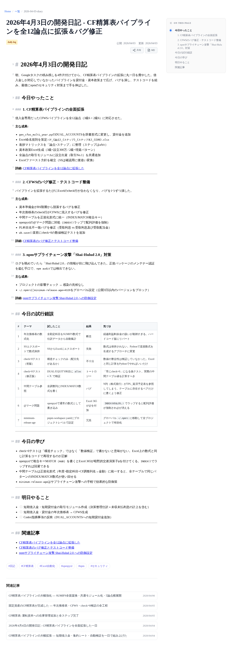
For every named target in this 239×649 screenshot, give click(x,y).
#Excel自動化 (47, 566)
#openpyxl (66, 566)
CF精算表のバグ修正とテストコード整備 (50, 241)
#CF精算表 (27, 566)
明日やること (182, 62)
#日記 (12, 566)
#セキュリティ (99, 566)
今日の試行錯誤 (183, 52)
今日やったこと (183, 30)
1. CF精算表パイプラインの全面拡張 (197, 35)
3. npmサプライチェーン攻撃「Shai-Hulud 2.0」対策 (200, 46)
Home (8, 11)
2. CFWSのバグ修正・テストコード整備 (199, 40)
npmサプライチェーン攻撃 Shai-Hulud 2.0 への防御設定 (60, 298)
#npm (81, 566)
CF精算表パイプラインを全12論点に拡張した (53, 168)
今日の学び (181, 57)
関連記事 (180, 67)
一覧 (17, 11)
